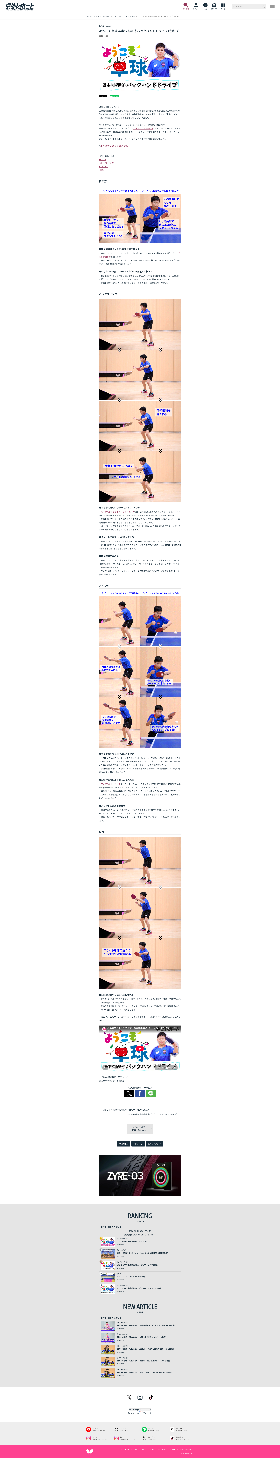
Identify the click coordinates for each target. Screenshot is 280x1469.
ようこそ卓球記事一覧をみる (139, 1129)
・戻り (101, 170)
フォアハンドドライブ (143, 128)
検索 (263, 6)
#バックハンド (154, 1143)
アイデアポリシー (163, 1450)
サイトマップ (125, 1450)
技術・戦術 (106, 16)
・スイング (103, 166)
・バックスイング (106, 163)
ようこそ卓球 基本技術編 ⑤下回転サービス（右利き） (126, 1109)
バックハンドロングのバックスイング (117, 511)
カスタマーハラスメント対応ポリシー (181, 1450)
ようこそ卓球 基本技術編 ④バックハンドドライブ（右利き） (151, 1114)
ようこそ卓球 (130, 16)
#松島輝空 (123, 1143)
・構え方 (102, 159)
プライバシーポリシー (148, 1450)
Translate (147, 1413)
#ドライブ (138, 1143)
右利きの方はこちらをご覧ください (115, 145)
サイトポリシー (135, 1450)
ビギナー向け (117, 16)
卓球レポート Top (92, 16)
